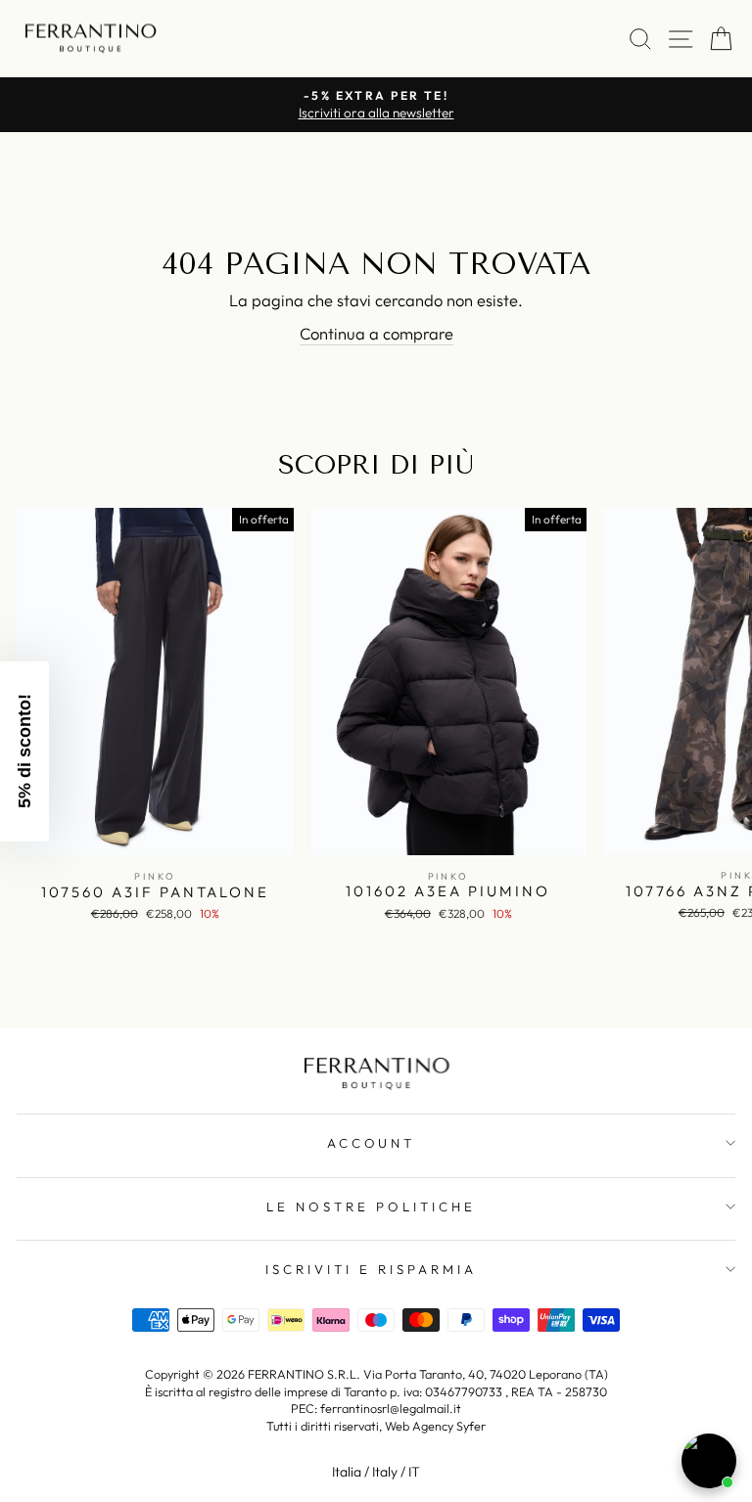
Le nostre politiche (371, 1206)
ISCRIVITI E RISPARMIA (370, 1269)
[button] (24, 751)
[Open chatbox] (709, 1461)
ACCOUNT (371, 1143)
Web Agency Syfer (435, 1426)
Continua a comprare (376, 333)
